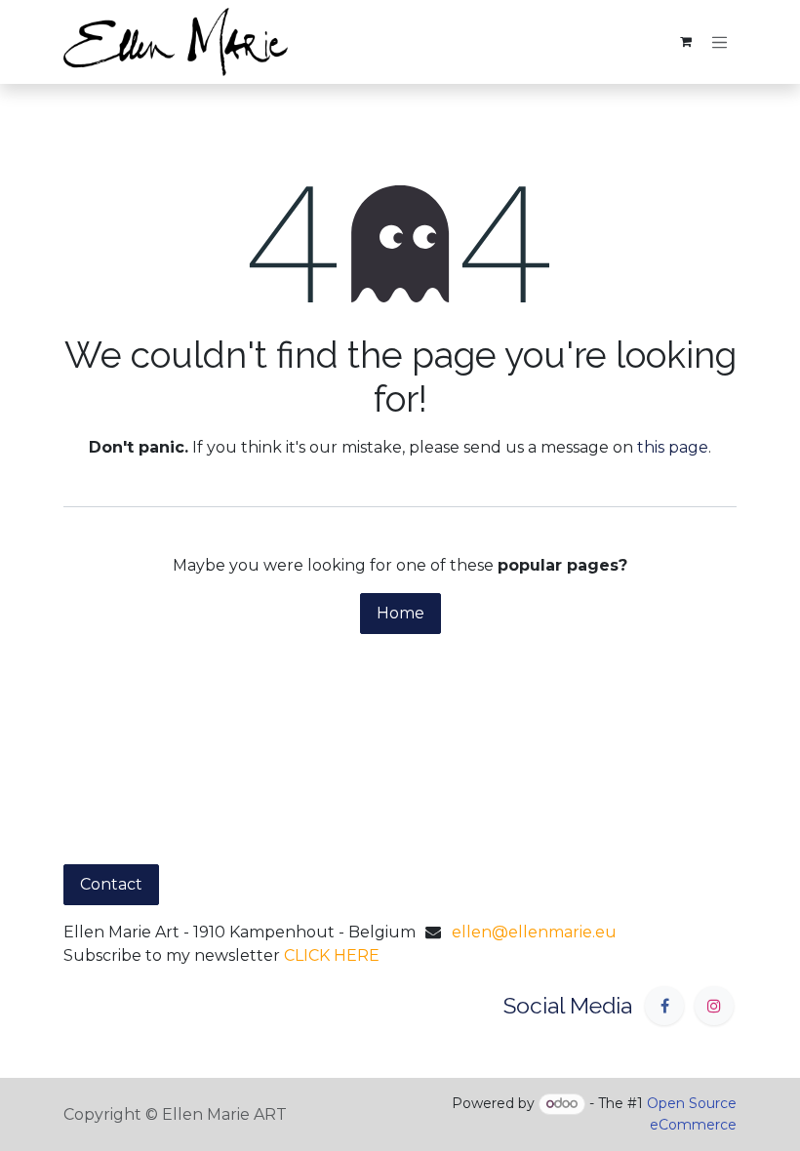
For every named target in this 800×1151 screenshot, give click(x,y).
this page (672, 447)
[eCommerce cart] (685, 42)
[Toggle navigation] (720, 42)
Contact (111, 884)
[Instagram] (714, 1005)
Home (400, 613)
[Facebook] (664, 1005)
